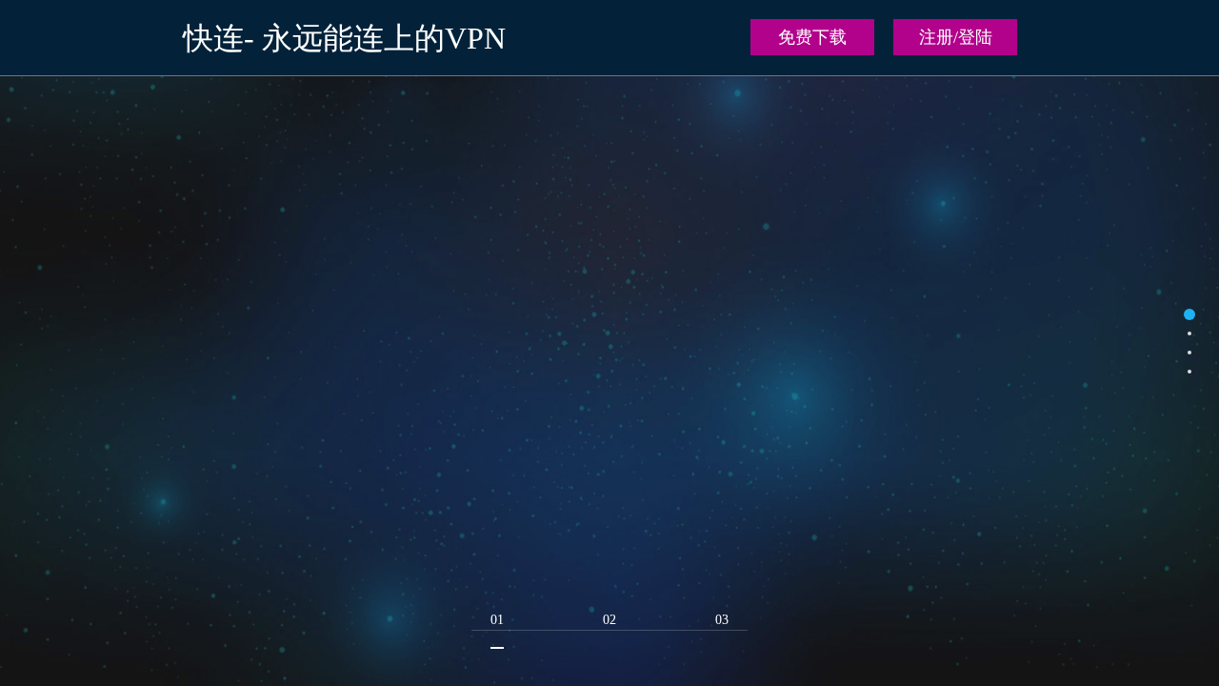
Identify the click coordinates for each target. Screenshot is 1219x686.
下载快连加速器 (609, 556)
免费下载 (812, 37)
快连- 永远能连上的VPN (344, 38)
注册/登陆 (955, 37)
